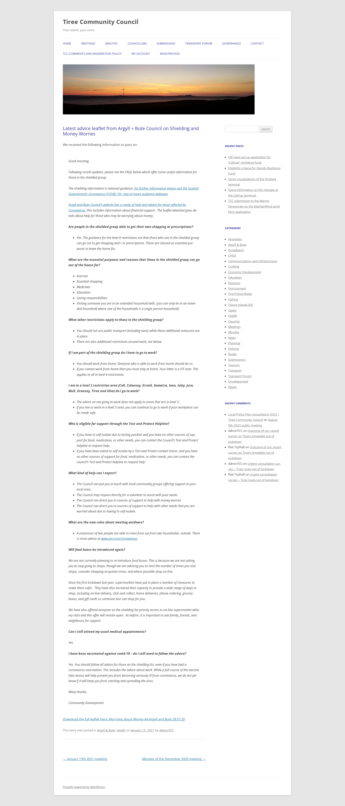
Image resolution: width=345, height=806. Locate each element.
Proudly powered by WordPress (84, 787)
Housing (234, 321)
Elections (234, 283)
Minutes (111, 43)
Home (67, 43)
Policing (233, 349)
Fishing (233, 299)
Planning (234, 343)
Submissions (166, 43)
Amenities (235, 239)
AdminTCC (166, 730)
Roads (232, 354)
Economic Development (244, 272)
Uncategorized (238, 381)
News (232, 338)
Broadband (236, 250)
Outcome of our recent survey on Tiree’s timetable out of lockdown (253, 436)
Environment (237, 288)
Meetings (88, 43)
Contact (257, 43)
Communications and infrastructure (252, 261)
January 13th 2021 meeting (85, 759)
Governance (231, 43)
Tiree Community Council (100, 22)
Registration (170, 53)
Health (121, 730)
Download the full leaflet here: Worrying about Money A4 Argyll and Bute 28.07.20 (124, 719)
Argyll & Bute (106, 730)
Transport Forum (198, 43)
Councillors (137, 43)
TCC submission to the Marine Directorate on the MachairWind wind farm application (254, 206)
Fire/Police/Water (240, 294)
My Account (141, 53)
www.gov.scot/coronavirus (119, 538)
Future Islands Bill (240, 305)
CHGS (232, 255)
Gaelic (232, 310)
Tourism (234, 365)
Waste (232, 387)
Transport (235, 370)
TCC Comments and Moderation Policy (92, 53)
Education (235, 277)
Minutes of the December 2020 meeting (174, 759)
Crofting (233, 266)
